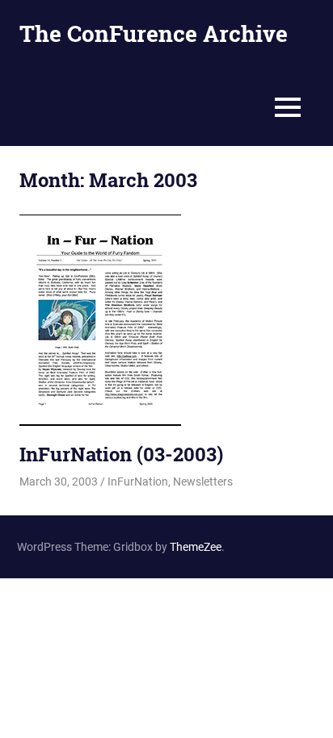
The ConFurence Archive (153, 33)
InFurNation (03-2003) (121, 454)
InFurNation (137, 481)
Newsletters (203, 481)
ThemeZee (195, 546)
